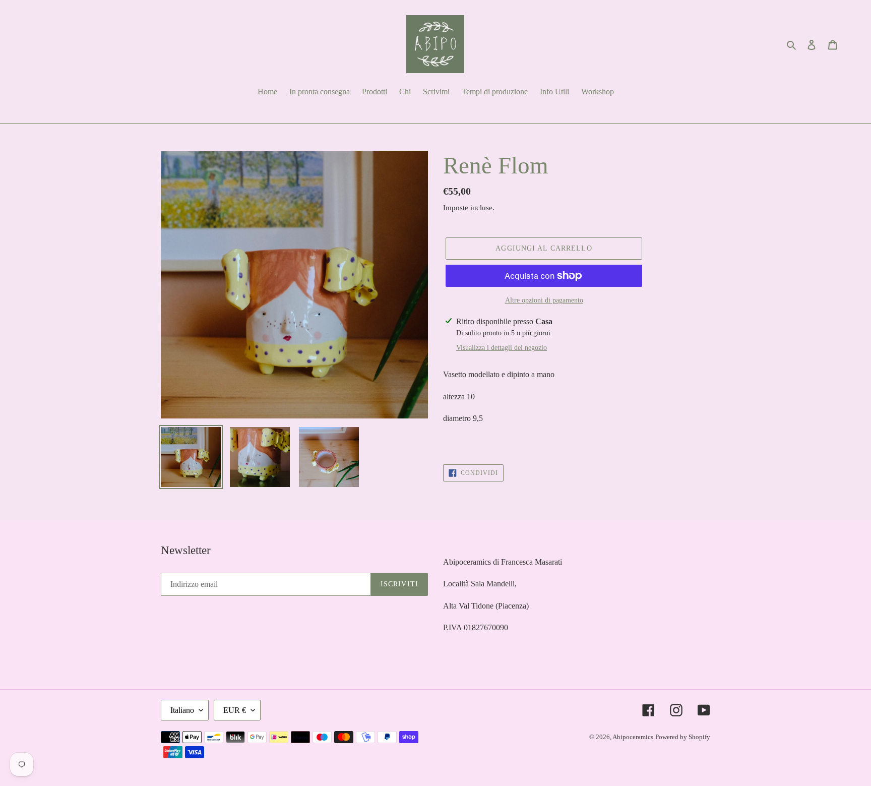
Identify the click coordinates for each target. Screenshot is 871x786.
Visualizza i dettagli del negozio (501, 347)
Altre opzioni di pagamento (544, 300)
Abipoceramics (632, 737)
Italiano (182, 710)
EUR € (234, 710)
